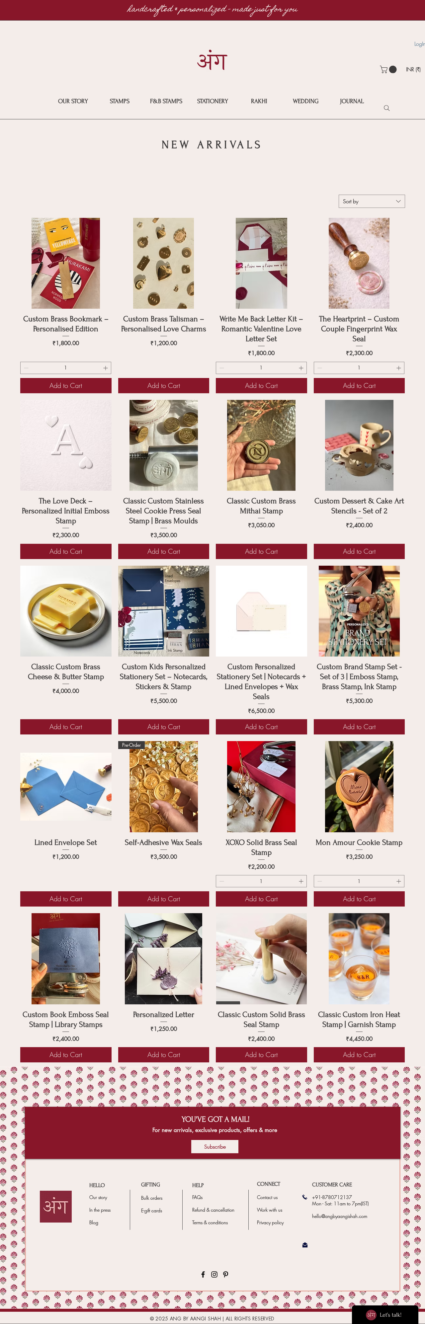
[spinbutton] (66, 368)
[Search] (387, 108)
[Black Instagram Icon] (214, 1274)
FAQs (197, 1197)
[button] (389, 69)
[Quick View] (66, 263)
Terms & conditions (210, 1222)
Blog (93, 1222)
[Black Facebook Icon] (203, 1274)
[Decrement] (25, 368)
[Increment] (106, 368)
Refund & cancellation (213, 1210)
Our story (98, 1197)
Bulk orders (151, 1198)
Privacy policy (270, 1222)
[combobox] (372, 201)
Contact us (267, 1197)
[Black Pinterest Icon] (225, 1274)
